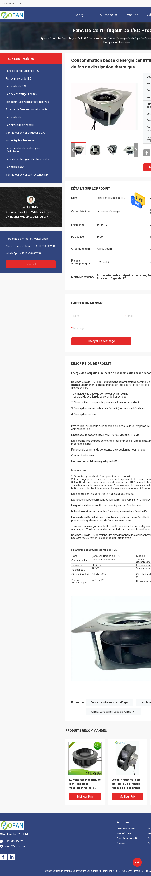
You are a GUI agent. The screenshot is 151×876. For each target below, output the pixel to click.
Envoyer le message (101, 341)
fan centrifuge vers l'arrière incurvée (27, 101)
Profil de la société (126, 828)
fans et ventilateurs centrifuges (110, 702)
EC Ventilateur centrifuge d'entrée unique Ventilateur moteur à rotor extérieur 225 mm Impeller (85, 784)
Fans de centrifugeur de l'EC (69, 38)
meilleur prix (85, 796)
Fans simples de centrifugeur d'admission (23, 150)
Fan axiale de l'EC (16, 86)
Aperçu (45, 38)
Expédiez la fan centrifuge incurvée (27, 109)
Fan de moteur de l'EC (18, 78)
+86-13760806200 (44, 246)
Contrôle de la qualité (127, 838)
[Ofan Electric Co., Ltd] (12, 14)
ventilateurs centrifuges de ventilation (113, 711)
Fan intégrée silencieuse (20, 140)
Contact (31, 264)
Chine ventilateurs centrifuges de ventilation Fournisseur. (73, 871)
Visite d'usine (124, 833)
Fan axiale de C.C (15, 117)
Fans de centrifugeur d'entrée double (28, 159)
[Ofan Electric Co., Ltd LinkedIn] (11, 857)
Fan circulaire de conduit (20, 124)
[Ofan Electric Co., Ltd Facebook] (146, 152)
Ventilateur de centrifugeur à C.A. (25, 132)
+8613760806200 (30, 253)
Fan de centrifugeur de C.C (21, 94)
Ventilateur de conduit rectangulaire (27, 174)
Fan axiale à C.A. (15, 166)
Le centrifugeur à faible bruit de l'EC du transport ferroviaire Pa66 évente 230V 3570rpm (127, 784)
